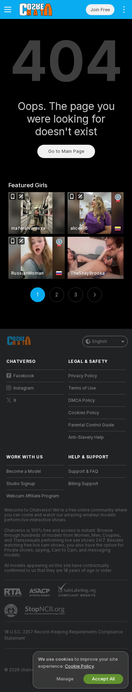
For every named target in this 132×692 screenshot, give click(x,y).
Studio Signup (20, 483)
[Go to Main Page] (40, 9)
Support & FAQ (83, 471)
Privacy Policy (82, 375)
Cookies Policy (83, 412)
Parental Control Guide (91, 425)
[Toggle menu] (7, 9)
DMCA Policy (81, 400)
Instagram (23, 388)
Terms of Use (82, 388)
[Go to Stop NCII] (45, 610)
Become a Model (23, 471)
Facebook (23, 375)
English (99, 341)
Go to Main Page (66, 151)
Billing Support (83, 483)
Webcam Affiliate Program (32, 496)
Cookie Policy (79, 666)
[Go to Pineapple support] (11, 610)
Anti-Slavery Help (86, 437)
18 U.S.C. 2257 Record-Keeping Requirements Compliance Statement (63, 635)
